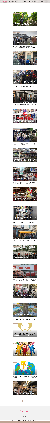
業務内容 (25, 1)
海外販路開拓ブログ (31, 1)
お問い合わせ (47, 1)
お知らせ (27, 1)
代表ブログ (15, 343)
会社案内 (35, 1)
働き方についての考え (43, 1)
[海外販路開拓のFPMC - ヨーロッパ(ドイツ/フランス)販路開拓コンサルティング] (4, 1)
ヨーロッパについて (38, 1)
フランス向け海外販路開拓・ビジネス (16, 32)
